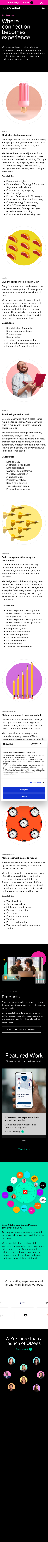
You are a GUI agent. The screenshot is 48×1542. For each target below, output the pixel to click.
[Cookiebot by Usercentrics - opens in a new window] (31, 744)
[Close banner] (44, 744)
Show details (35, 783)
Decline (24, 796)
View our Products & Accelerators (21, 1029)
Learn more (24, 2)
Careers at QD (22, 1349)
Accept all (24, 790)
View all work (24, 1149)
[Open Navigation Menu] (43, 8)
